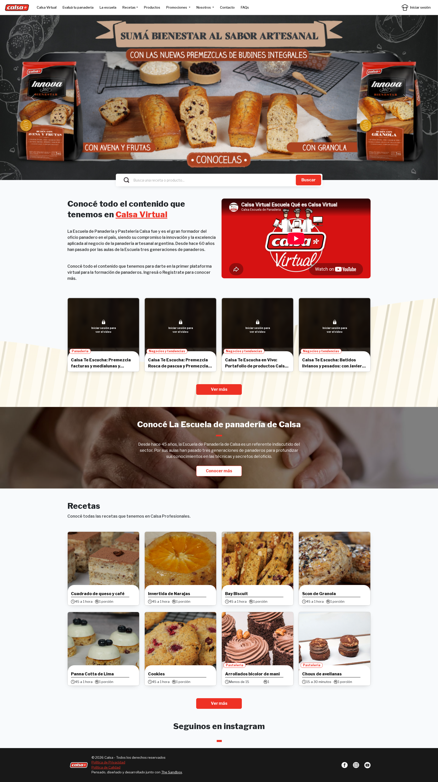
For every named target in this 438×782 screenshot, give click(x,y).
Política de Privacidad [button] (108, 762)
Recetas (129, 7)
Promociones (177, 7)
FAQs (245, 7)
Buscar (308, 180)
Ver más (219, 389)
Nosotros (204, 7)
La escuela (108, 7)
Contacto (227, 7)
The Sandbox (171, 772)
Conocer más (219, 470)
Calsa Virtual (47, 7)
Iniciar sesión (420, 7)
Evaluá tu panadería (78, 7)
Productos (152, 7)
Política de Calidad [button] (106, 767)
